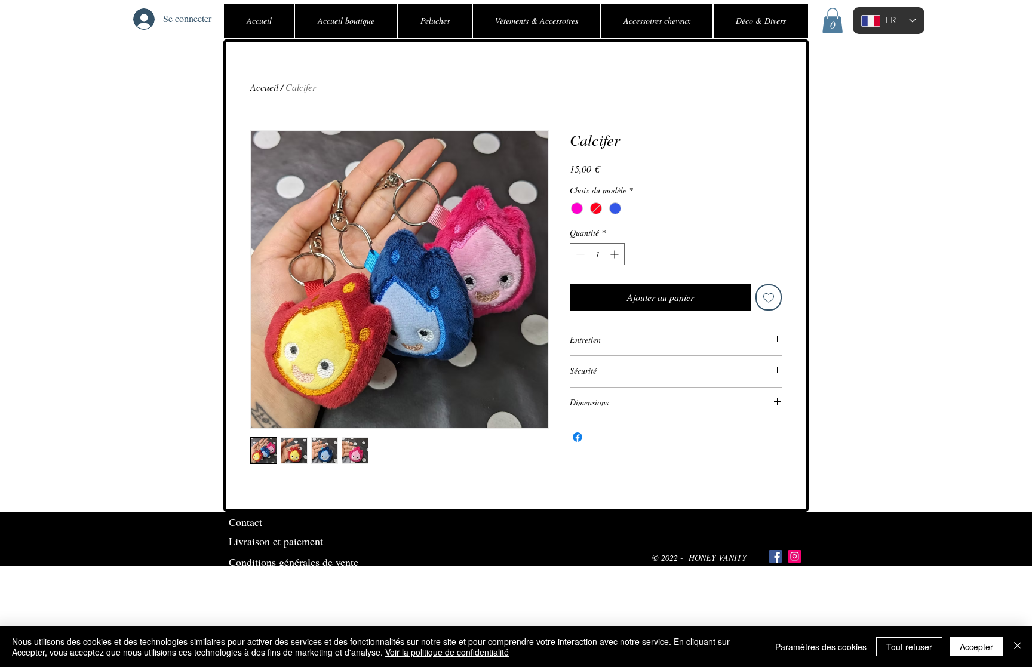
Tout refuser (909, 647)
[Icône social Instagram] (794, 556)
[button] (832, 20)
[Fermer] (1017, 646)
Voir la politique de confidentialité (447, 652)
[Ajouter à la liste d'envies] (768, 297)
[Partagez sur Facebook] (577, 437)
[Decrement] (579, 254)
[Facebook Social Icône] (775, 556)
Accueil (264, 87)
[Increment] (615, 254)
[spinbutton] (597, 254)
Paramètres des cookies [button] (821, 647)
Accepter (976, 647)
